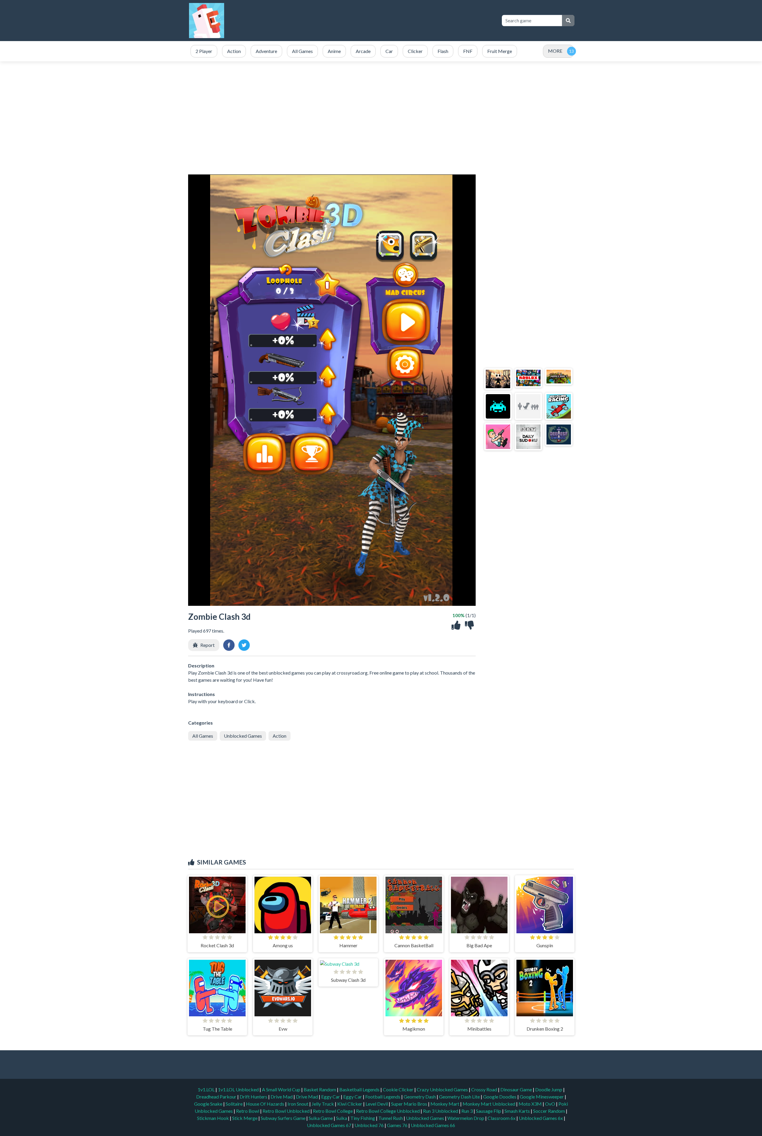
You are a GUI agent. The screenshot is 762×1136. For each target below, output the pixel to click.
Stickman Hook (213, 1118)
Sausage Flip (489, 1111)
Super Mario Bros (409, 1104)
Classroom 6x (502, 1118)
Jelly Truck (323, 1104)
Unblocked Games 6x (541, 1118)
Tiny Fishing (363, 1118)
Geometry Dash (420, 1096)
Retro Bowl (248, 1111)
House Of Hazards (265, 1104)
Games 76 (397, 1125)
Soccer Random (549, 1111)
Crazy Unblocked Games (443, 1089)
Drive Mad (282, 1096)
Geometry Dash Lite (460, 1096)
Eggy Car (331, 1096)
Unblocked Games (243, 736)
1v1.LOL (207, 1089)
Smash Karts (518, 1111)
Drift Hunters (254, 1096)
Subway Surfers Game (283, 1118)
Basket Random (320, 1089)
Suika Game (321, 1118)
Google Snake (208, 1104)
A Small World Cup (281, 1089)
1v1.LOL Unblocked (239, 1089)
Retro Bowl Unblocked (286, 1111)
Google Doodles (500, 1096)
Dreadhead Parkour (216, 1096)
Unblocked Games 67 (329, 1125)
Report (207, 645)
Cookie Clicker (398, 1089)
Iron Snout (298, 1104)
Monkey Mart (445, 1104)
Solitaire (234, 1104)
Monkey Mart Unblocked (489, 1104)
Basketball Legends (359, 1089)
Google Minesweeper (542, 1096)
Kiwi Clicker (350, 1104)
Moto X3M (531, 1104)
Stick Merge (245, 1118)
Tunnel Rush (391, 1118)
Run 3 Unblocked (441, 1111)
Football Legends (383, 1096)
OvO (550, 1104)
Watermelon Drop (466, 1118)
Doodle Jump (549, 1089)
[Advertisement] (387, 20)
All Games (202, 736)
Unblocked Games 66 (433, 1125)
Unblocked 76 (369, 1125)
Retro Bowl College (333, 1111)
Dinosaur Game (516, 1089)
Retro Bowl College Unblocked (388, 1111)
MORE (555, 51)
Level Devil (377, 1104)
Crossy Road (484, 1089)
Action (279, 736)
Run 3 (467, 1111)
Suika (342, 1118)
